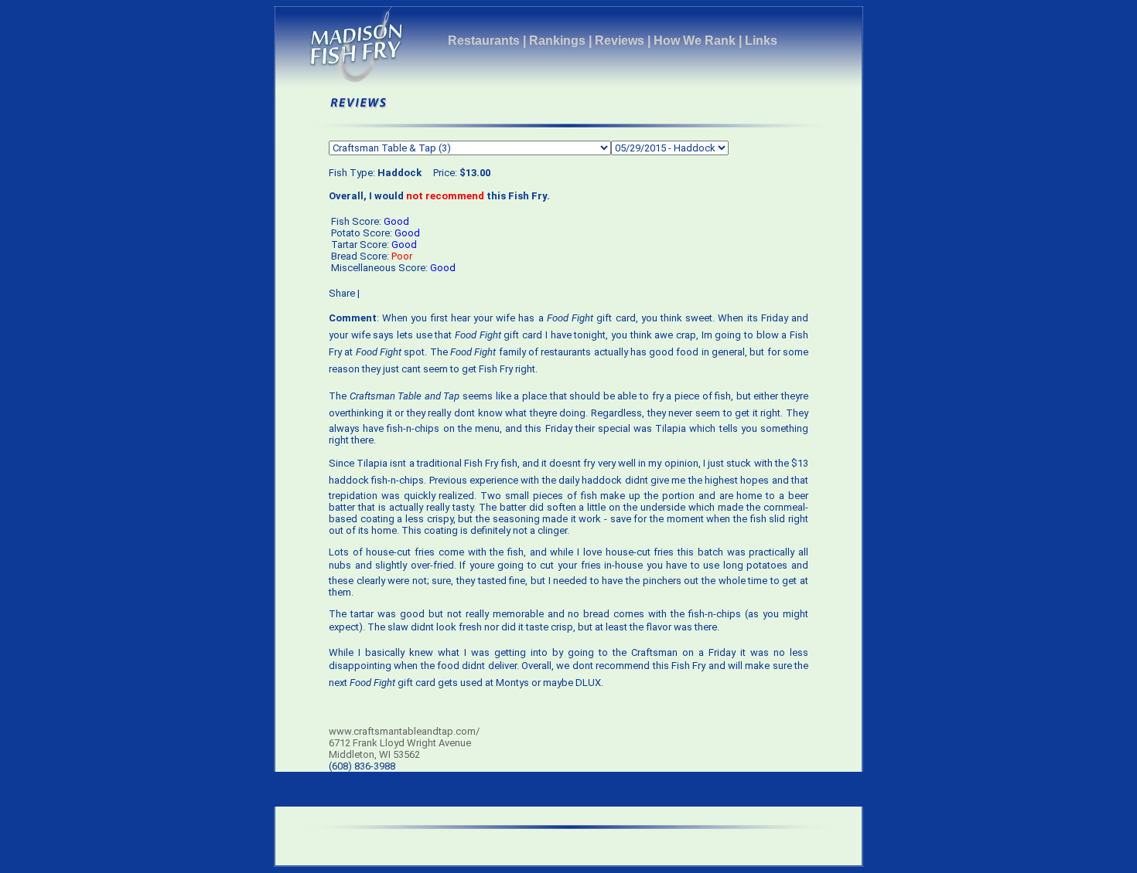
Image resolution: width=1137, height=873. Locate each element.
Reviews (619, 40)
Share (342, 293)
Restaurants (484, 40)
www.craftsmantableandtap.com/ (404, 731)
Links (761, 40)
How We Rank (695, 40)
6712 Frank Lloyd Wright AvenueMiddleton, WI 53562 (400, 748)
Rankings (557, 40)
